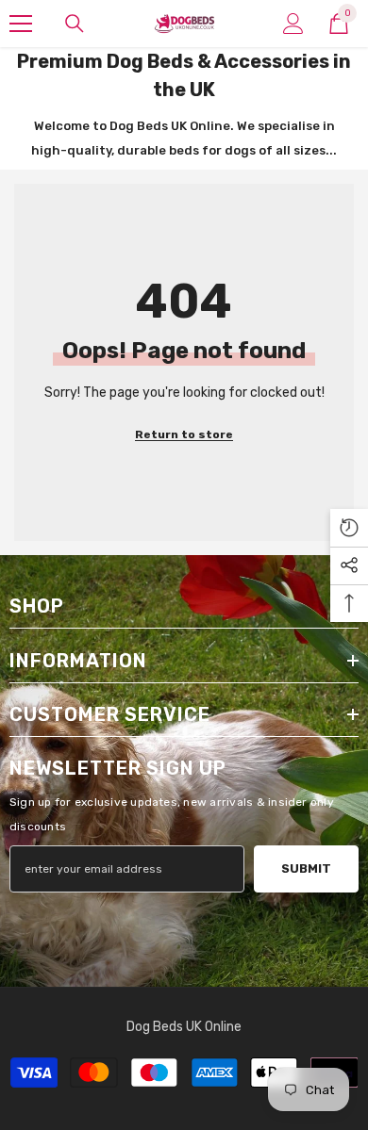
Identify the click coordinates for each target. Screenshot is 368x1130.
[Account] (293, 23)
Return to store (184, 434)
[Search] (74, 23)
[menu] (20, 23)
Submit (306, 868)
